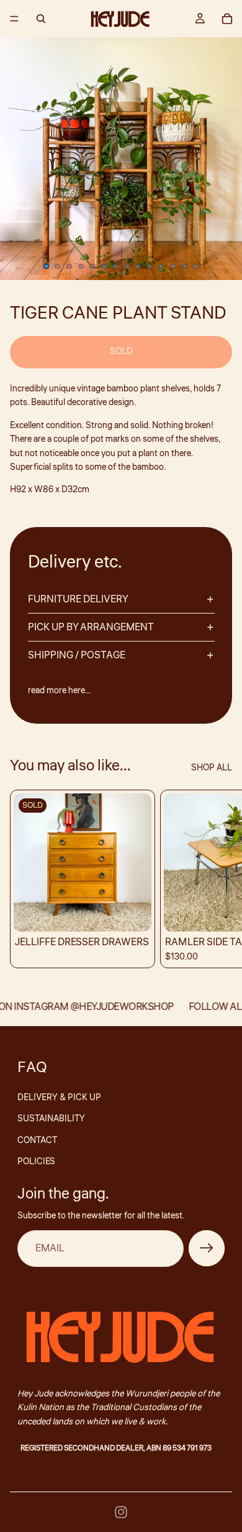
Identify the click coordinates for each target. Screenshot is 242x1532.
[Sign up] (207, 1248)
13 (184, 266)
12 (173, 266)
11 (161, 266)
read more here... (59, 690)
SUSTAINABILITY (51, 1119)
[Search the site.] (41, 18)
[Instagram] (121, 1512)
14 (196, 266)
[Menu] (14, 18)
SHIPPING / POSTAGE (76, 655)
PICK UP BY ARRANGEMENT (91, 627)
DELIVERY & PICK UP (59, 1097)
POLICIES (36, 1162)
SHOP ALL (211, 768)
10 (149, 266)
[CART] (227, 18)
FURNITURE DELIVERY (78, 599)
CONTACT (37, 1140)
